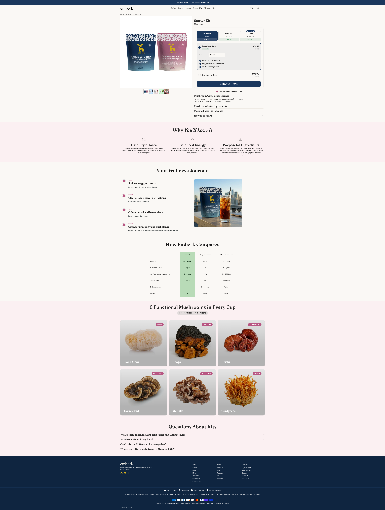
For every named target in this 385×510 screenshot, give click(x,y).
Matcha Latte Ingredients (208, 110)
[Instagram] (125, 473)
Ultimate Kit (196, 478)
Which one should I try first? (136, 439)
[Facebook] (121, 473)
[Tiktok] (128, 473)
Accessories (196, 481)
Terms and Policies (126, 507)
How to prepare (203, 115)
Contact (244, 473)
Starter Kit (195, 476)
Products (129, 14)
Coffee (194, 468)
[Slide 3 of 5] (156, 91)
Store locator (246, 478)
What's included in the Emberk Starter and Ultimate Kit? (152, 434)
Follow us (245, 476)
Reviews (220, 478)
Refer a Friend (246, 470)
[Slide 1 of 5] (146, 91)
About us (220, 468)
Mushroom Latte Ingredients (210, 106)
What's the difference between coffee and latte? (147, 449)
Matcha (194, 473)
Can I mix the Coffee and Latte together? (143, 444)
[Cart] (262, 8)
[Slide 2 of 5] (151, 91)
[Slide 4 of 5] (161, 91)
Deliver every (203, 55)
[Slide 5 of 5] (166, 91)
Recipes (220, 473)
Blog (218, 470)
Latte (194, 470)
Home (122, 14)
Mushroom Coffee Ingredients (211, 95)
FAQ (218, 476)
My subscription (247, 468)
